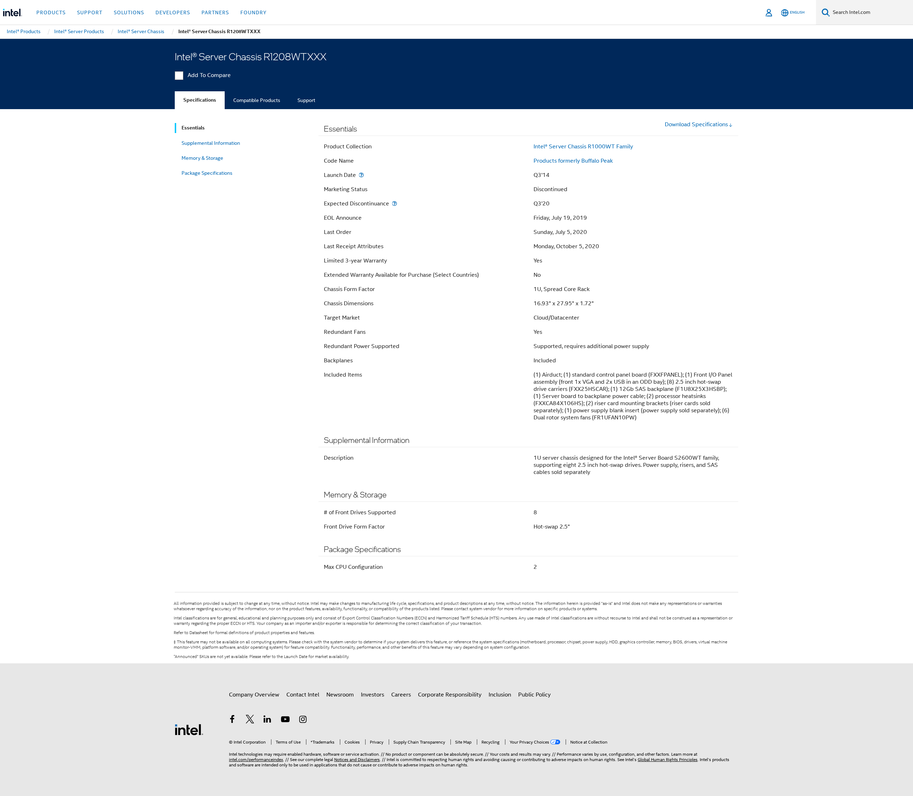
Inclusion (500, 694)
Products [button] (51, 12)
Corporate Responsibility (449, 694)
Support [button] (89, 12)
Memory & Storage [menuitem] (202, 158)
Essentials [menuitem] (193, 127)
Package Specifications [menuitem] (207, 173)
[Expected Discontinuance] (394, 203)
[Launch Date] (361, 175)
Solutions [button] (129, 12)
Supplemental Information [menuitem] (211, 143)
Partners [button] (215, 12)
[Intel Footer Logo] (189, 729)
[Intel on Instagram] (303, 720)
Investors (372, 694)
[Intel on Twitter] (250, 720)
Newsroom (340, 694)
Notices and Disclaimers (357, 759)
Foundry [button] (253, 12)
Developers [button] (172, 12)
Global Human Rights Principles (668, 759)
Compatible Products (256, 100)
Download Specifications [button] (696, 124)
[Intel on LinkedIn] (267, 720)
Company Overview (254, 694)
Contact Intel (302, 694)
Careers (401, 694)
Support (306, 100)
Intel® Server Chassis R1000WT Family (583, 146)
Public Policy (534, 694)
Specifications (199, 100)
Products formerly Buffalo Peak (573, 160)
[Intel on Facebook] (232, 720)
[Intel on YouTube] (285, 720)
